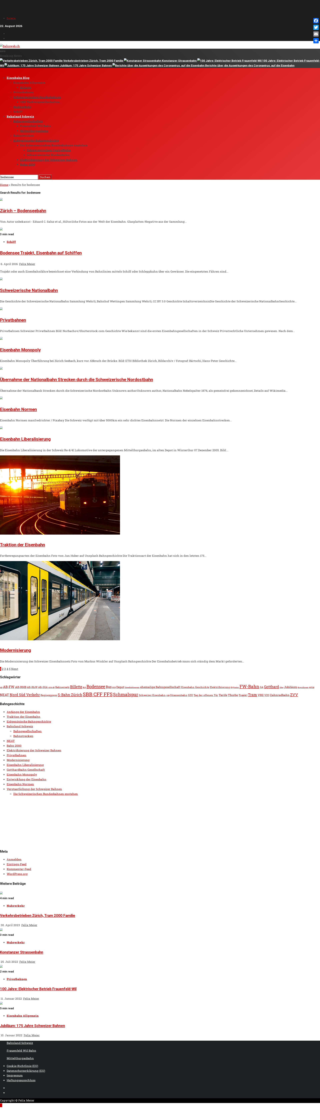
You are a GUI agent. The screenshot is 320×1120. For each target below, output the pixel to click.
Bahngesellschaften (28, 121)
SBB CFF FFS (97, 694)
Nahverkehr (22, 107)
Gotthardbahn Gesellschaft (26, 770)
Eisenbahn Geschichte (195, 687)
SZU (190, 695)
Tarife (223, 695)
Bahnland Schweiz (20, 116)
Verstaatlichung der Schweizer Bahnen (34, 789)
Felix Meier (27, 264)
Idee (281, 687)
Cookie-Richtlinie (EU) (22, 1066)
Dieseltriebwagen (132, 687)
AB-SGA (43, 687)
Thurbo (233, 695)
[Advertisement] (100, 822)
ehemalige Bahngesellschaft (160, 687)
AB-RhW (32, 687)
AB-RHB (20, 687)
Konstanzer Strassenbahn (179, 60)
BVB (114, 687)
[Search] (1, 172)
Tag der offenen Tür (206, 695)
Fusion (236, 687)
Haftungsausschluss (21, 1080)
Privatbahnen (23, 92)
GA (261, 687)
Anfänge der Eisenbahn (23, 712)
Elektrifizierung (220, 687)
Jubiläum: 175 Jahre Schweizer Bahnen (86, 65)
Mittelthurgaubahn (34, 131)
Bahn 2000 (27, 164)
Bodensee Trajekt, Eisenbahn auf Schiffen (41, 252)
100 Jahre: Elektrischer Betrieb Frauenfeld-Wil (38, 989)
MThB (311, 687)
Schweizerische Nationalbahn (29, 290)
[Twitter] (316, 27)
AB (1, 687)
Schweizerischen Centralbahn (49, 150)
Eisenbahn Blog (18, 78)
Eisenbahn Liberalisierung (25, 439)
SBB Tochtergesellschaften (40, 102)
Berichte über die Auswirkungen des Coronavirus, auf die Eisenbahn (249, 65)
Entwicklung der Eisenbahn (26, 779)
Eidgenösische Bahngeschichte (36, 140)
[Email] (316, 34)
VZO (266, 695)
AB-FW (8, 687)
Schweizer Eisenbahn (152, 695)
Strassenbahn (178, 695)
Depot (120, 687)
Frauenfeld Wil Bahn (35, 126)
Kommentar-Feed (19, 869)
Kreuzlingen (303, 687)
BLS (84, 687)
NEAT (4, 695)
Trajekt (243, 695)
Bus (109, 687)
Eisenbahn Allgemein (29, 83)
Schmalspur (125, 694)
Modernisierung (15, 650)
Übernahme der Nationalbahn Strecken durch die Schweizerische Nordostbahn (76, 379)
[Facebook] (316, 20)
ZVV (294, 694)
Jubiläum (290, 687)
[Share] (316, 40)
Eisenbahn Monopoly (20, 349)
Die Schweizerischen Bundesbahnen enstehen (54, 145)
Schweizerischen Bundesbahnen (37, 97)
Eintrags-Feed (16, 864)
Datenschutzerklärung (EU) (26, 1071)
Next (14, 669)
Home (4, 185)
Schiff (17, 112)
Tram (252, 694)
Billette (25, 87)
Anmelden (14, 859)
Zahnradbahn (280, 695)
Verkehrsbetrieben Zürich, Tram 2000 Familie (93, 60)
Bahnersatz (62, 687)
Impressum (15, 1075)
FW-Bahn (249, 686)
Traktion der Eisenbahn (22, 544)
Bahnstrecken (23, 136)
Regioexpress (48, 695)
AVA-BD (51, 687)
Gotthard (271, 686)
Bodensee (95, 686)
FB (231, 687)
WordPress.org (17, 874)
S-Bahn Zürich (70, 694)
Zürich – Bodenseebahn (23, 210)
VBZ (261, 695)
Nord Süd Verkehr (25, 694)
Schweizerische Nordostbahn (48, 155)
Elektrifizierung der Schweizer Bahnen (48, 160)
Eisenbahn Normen (18, 409)
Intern (11, 18)
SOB (168, 695)
